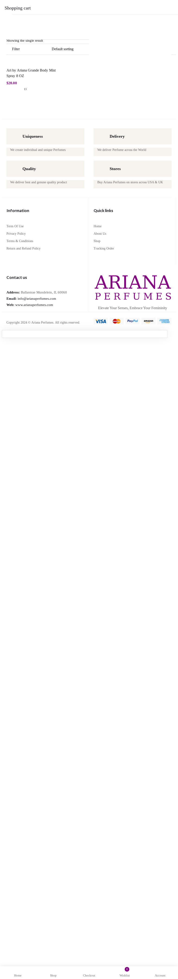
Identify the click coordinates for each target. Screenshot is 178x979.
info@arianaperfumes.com (31, 298)
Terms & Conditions (19, 241)
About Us (100, 233)
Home (98, 226)
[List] (40, 49)
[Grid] (49, 49)
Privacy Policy (16, 233)
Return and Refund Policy (23, 248)
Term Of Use (15, 226)
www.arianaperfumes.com (29, 305)
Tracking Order (104, 248)
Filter (16, 49)
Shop (97, 241)
